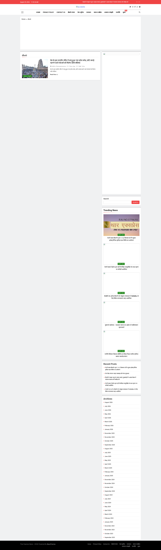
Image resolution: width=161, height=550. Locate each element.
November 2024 (110, 483)
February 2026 (109, 425)
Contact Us (61, 12)
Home (38, 12)
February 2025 (109, 472)
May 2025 (108, 460)
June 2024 (108, 503)
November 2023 (110, 530)
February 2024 (109, 518)
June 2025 (108, 456)
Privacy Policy (48, 12)
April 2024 (108, 510)
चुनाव (125, 11)
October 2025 (109, 441)
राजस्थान (88, 12)
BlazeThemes (51, 544)
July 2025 (108, 452)
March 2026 (108, 421)
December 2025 (109, 433)
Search (106, 199)
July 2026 (108, 406)
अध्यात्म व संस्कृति (108, 12)
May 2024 (108, 506)
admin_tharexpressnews (59, 66)
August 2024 (108, 495)
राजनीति (118, 12)
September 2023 (110, 537)
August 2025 (108, 449)
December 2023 (109, 526)
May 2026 (108, 414)
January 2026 (109, 429)
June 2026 (108, 410)
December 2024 (109, 479)
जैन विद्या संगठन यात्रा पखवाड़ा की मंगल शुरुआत (117, 373)
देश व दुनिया (81, 12)
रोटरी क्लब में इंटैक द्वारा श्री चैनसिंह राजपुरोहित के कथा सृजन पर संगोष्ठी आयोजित (108, 2)
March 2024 (108, 514)
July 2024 (108, 499)
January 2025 (109, 476)
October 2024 (109, 487)
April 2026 (108, 418)
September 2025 (110, 445)
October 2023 (109, 533)
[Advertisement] (80, 34)
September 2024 (110, 491)
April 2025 (108, 464)
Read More (53, 74)
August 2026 (108, 402)
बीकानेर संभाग (71, 12)
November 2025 (110, 437)
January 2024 (109, 522)
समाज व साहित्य (98, 12)
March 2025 (108, 468)
